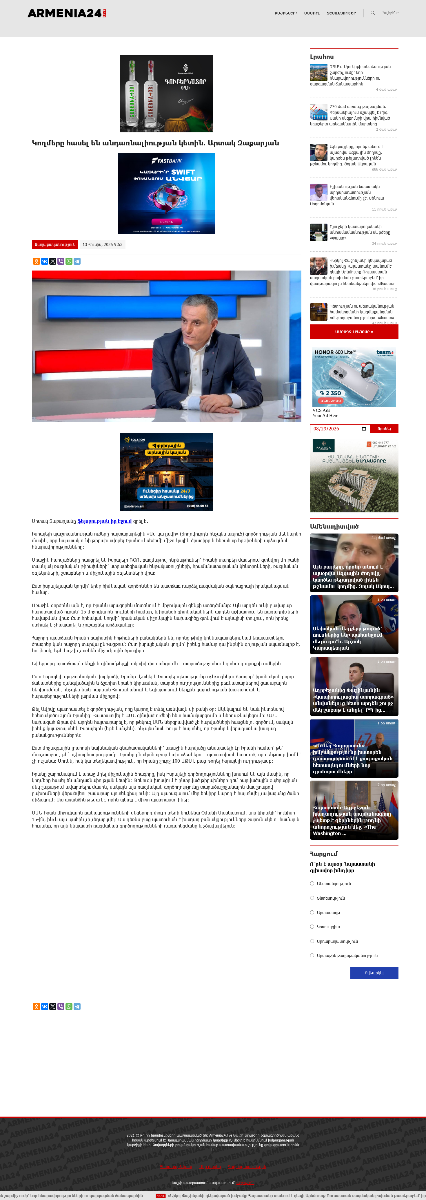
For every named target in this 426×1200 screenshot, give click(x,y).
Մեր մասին (210, 1166)
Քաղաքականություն (55, 244)
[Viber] (60, 261)
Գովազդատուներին (247, 1166)
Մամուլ (312, 13)
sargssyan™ (245, 1183)
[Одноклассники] (36, 261)
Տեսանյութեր (341, 13)
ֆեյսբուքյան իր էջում (104, 521)
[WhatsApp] (68, 261)
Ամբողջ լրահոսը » (354, 332)
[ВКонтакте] (44, 261)
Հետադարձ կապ (176, 1166)
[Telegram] (77, 261)
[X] (52, 261)
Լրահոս (322, 56)
